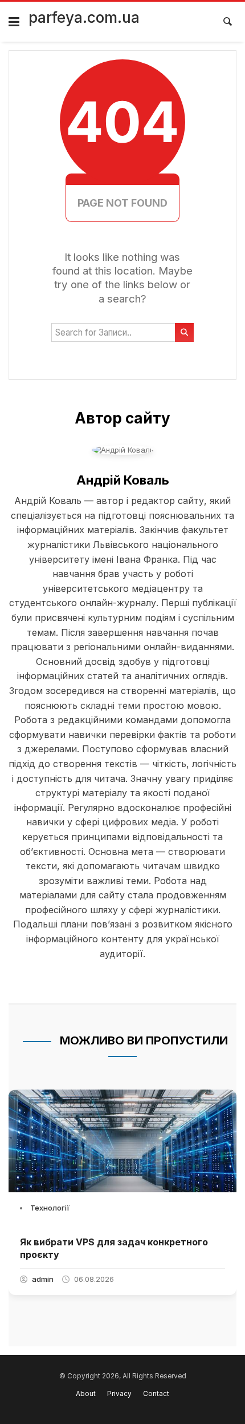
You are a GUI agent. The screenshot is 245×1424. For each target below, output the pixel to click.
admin (43, 1279)
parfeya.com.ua (84, 17)
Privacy (119, 1394)
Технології (50, 1207)
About (86, 1394)
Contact (156, 1394)
